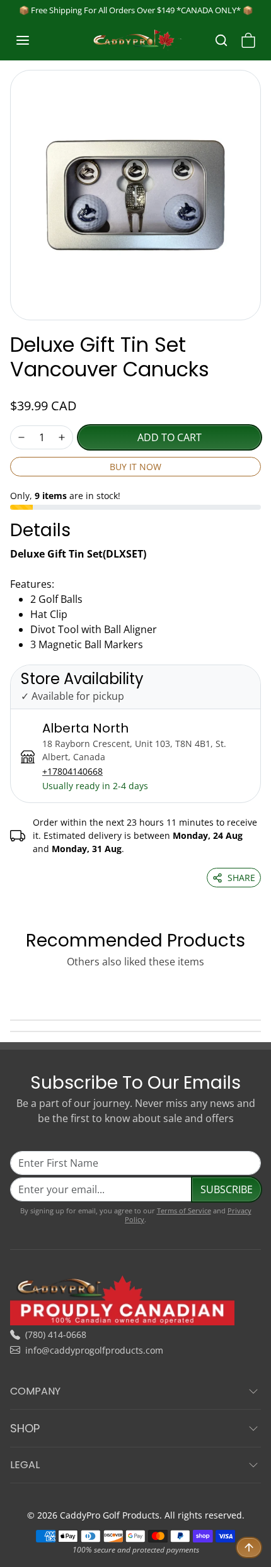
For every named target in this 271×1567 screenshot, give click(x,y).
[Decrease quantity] (21, 437)
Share (241, 878)
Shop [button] (25, 1428)
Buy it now (135, 467)
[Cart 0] (248, 40)
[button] (35, 40)
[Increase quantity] (61, 437)
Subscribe (226, 1189)
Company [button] (35, 1391)
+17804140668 (72, 771)
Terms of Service (184, 1210)
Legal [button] (25, 1464)
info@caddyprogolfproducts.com (94, 1350)
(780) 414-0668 (55, 1334)
